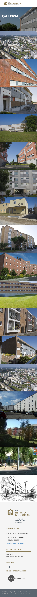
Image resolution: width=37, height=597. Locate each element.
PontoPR (26, 594)
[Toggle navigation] (31, 3)
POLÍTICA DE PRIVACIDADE (14, 556)
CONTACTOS (10, 554)
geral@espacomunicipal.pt (16, 543)
